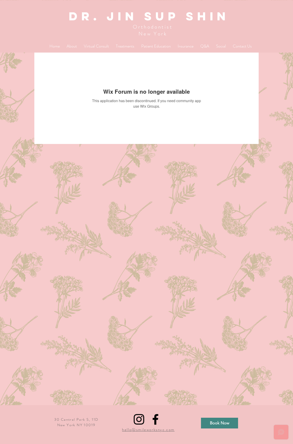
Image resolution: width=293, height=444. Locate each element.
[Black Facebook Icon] (155, 419)
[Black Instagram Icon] (139, 419)
